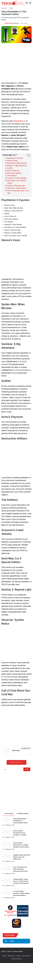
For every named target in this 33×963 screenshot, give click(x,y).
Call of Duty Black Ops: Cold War (18, 192)
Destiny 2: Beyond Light (16, 186)
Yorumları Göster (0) (16, 762)
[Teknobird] (12, 2)
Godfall (9, 168)
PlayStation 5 (19, 121)
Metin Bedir (9, 23)
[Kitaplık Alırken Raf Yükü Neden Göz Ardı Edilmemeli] (7, 856)
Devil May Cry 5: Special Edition (16, 182)
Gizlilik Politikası (16, 959)
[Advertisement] (16, 64)
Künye (4, 956)
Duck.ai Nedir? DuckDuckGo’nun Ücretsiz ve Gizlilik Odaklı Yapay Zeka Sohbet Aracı (19, 835)
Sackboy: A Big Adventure (17, 166)
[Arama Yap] (26, 2)
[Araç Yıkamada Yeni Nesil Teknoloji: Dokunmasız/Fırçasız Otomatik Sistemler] (7, 868)
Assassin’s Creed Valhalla (16, 178)
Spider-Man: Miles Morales (17, 163)
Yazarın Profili (25, 748)
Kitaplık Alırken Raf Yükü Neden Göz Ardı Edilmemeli (21, 857)
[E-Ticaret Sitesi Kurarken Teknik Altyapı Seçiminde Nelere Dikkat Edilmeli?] (7, 892)
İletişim (18, 956)
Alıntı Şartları (26, 956)
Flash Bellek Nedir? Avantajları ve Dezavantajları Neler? (20, 821)
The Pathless (12, 176)
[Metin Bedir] (7, 751)
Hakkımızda (11, 956)
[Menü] (30, 2)
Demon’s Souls (12, 161)
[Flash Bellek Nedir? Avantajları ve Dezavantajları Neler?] (7, 820)
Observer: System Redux (16, 188)
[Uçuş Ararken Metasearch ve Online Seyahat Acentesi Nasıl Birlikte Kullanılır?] (7, 844)
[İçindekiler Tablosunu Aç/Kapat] (28, 155)
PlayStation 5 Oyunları (14, 158)
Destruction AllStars (14, 173)
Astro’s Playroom (13, 170)
